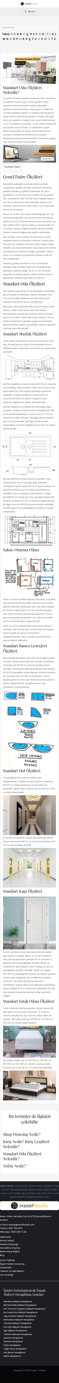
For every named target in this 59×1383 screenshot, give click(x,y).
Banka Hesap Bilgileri (10, 1251)
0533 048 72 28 (18, 1232)
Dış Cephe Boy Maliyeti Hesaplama (20, 1312)
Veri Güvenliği (6, 1275)
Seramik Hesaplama (13, 1341)
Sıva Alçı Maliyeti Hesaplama (17, 1327)
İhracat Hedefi (7, 1240)
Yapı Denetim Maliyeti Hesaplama (20, 1316)
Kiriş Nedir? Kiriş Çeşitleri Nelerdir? (26, 1144)
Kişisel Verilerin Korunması (12, 1264)
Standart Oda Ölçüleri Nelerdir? (22, 1156)
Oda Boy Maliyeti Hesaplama (18, 1323)
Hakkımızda (5, 1237)
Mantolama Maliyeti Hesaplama (19, 1319)
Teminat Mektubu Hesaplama (18, 1334)
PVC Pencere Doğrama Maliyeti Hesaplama (25, 1309)
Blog (2, 1255)
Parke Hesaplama (12, 1345)
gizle (17, 167)
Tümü (5, 34)
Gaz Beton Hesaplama (14, 1352)
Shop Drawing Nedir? (21, 1134)
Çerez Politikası (7, 1260)
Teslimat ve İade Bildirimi (12, 1271)
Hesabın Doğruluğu (9, 1244)
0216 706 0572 (15, 1228)
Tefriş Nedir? (14, 1165)
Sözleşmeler (6, 1267)
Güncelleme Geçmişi (10, 1248)
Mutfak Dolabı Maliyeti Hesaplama (20, 1305)
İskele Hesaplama (12, 1356)
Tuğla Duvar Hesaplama (15, 1348)
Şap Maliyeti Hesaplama (15, 1330)
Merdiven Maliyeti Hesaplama (18, 1301)
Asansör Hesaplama (13, 1338)
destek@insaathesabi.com (22, 1224)
